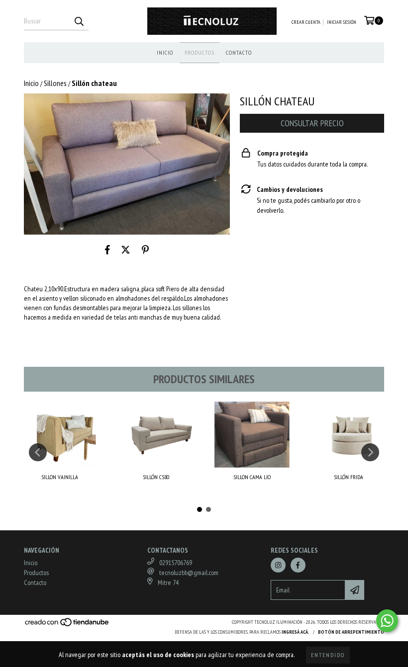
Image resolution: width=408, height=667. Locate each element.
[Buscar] (79, 21)
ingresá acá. (295, 632)
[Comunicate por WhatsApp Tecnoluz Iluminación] (387, 620)
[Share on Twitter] (125, 249)
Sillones (55, 83)
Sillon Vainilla (59, 477)
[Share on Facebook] (107, 249)
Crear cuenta (306, 22)
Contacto (239, 52)
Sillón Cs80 (156, 477)
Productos (199, 52)
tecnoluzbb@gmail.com (188, 572)
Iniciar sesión (341, 22)
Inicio (165, 52)
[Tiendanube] (67, 625)
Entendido (328, 655)
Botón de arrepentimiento (351, 632)
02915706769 (175, 562)
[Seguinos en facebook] (298, 565)
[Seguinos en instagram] (278, 565)
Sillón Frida (348, 477)
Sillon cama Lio (252, 477)
